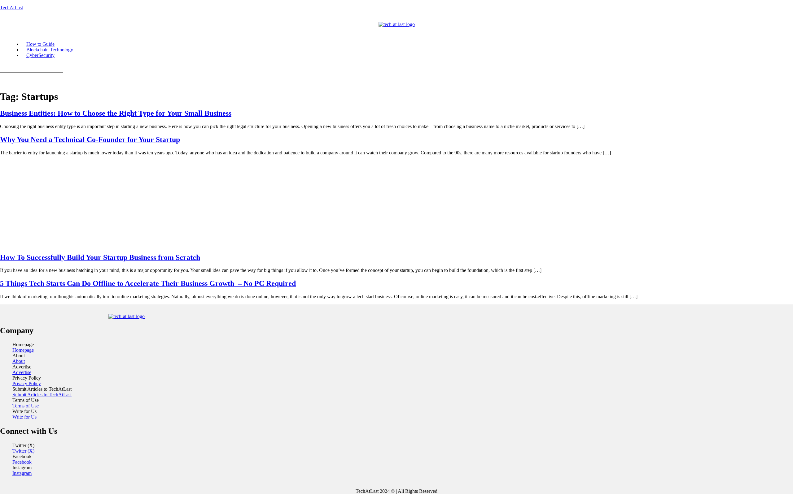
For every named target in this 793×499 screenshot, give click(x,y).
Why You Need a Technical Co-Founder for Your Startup (90, 140)
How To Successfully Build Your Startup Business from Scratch (100, 257)
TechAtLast (11, 7)
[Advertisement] (396, 204)
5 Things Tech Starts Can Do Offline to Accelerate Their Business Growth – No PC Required (148, 283)
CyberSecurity (40, 55)
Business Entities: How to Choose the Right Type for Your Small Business (115, 113)
